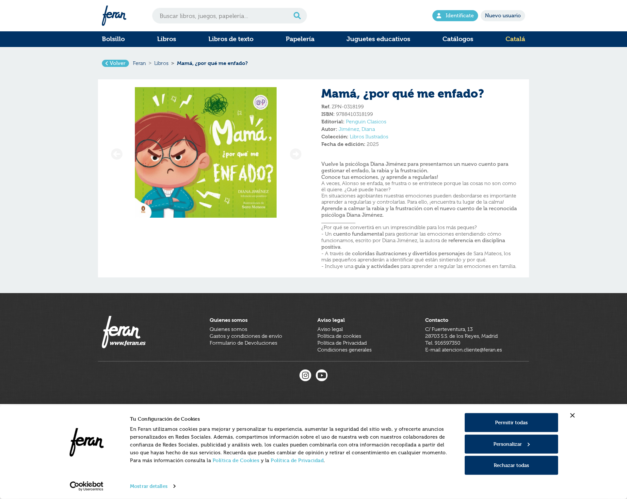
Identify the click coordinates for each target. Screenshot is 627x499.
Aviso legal (330, 329)
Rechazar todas (511, 465)
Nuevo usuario (503, 15)
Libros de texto (230, 39)
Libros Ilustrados (369, 137)
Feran (139, 63)
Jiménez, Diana (357, 129)
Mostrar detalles (149, 486)
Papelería (300, 39)
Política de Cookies (236, 460)
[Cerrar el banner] (572, 415)
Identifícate (460, 15)
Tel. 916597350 (442, 343)
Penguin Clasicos (366, 122)
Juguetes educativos (378, 39)
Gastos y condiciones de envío (246, 336)
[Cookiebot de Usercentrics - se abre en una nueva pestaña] (86, 486)
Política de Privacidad (297, 460)
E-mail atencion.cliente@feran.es (463, 350)
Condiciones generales (344, 350)
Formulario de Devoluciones (243, 343)
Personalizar (507, 444)
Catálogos (457, 39)
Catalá (515, 39)
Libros (166, 39)
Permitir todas (511, 422)
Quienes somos (228, 329)
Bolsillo (113, 39)
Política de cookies (339, 336)
